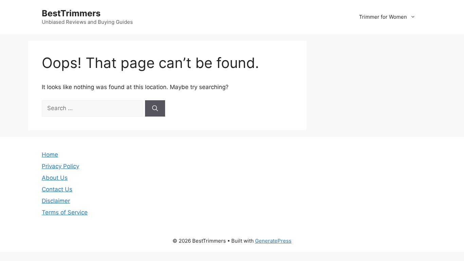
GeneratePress (273, 241)
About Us (55, 177)
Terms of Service (65, 212)
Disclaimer (56, 200)
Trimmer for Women (383, 17)
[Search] (155, 108)
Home (50, 154)
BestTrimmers (71, 13)
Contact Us (57, 189)
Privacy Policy (60, 166)
